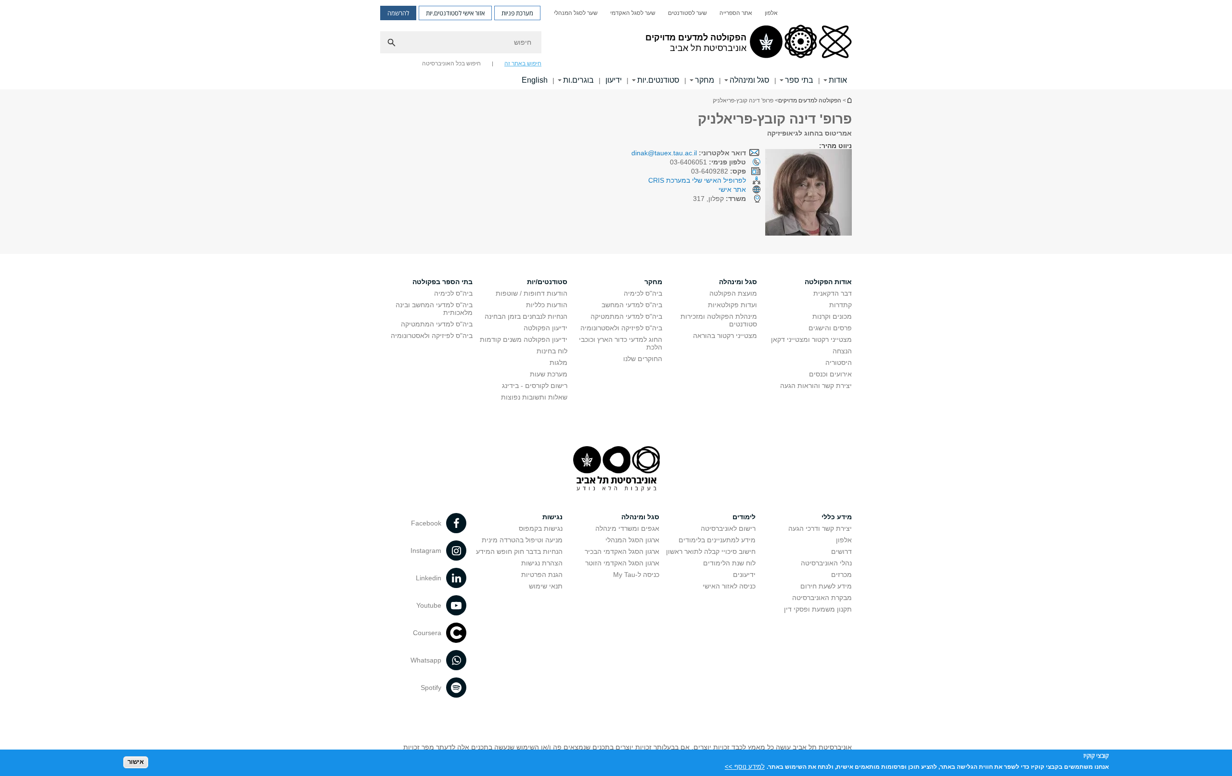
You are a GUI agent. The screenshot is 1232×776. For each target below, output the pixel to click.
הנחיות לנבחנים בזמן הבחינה (526, 316)
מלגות (558, 362)
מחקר (704, 80)
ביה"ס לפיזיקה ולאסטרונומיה (621, 328)
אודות (838, 80)
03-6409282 (718, 171)
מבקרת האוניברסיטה (822, 597)
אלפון (771, 13)
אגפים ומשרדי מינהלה (627, 528)
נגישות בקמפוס (541, 528)
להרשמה (398, 13)
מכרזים (841, 574)
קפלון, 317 (719, 198)
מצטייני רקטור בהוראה (725, 335)
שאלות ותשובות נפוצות (534, 397)
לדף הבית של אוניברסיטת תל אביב (848, 100)
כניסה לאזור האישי (729, 586)
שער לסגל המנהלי (576, 13)
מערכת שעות (548, 374)
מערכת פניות (517, 13)
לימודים (744, 517)
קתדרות (840, 305)
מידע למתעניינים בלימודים (717, 540)
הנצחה (842, 351)
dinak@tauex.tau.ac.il (664, 153)
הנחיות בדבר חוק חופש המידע (519, 551)
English (535, 80)
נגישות (552, 517)
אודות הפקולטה (828, 282)
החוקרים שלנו (642, 359)
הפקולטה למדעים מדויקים (809, 100)
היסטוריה (838, 362)
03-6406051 (708, 162)
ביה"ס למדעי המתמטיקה (626, 316)
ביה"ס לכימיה (643, 293)
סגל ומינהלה (750, 80)
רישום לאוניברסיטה (728, 528)
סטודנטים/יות (547, 282)
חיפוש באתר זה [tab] (522, 63)
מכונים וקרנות (832, 316)
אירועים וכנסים (830, 374)
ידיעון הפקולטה (545, 328)
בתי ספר (799, 80)
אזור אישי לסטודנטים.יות (455, 13)
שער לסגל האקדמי (632, 13)
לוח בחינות (552, 351)
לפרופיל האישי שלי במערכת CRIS (697, 180)
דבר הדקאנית (832, 293)
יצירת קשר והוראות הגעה (816, 385)
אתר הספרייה (735, 13)
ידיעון (613, 80)
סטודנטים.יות (658, 80)
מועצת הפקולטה (733, 293)
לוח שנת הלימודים (729, 563)
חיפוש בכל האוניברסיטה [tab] (451, 63)
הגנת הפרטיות (542, 574)
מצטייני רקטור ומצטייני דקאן (811, 339)
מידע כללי (836, 517)
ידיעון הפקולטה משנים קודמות (523, 339)
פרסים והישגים (830, 328)
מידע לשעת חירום (826, 586)
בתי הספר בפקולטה (442, 282)
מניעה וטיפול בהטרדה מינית (522, 540)
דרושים (841, 551)
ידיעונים (744, 574)
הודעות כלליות (546, 305)
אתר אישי (732, 189)
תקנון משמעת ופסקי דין (818, 609)
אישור (136, 761)
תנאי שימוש (546, 586)
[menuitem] (771, 13)
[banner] (616, 44)
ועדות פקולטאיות (732, 305)
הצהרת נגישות (542, 563)
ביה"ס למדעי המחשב (632, 305)
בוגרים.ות (578, 80)
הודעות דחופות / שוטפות (531, 293)
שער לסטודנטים (687, 13)
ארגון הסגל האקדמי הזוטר (622, 563)
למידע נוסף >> (745, 766)
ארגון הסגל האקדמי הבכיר (622, 551)
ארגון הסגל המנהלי (632, 540)
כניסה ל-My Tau (636, 574)
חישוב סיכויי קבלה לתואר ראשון (711, 551)
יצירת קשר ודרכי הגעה (820, 528)
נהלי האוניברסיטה (826, 563)
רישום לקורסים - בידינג (534, 385)
